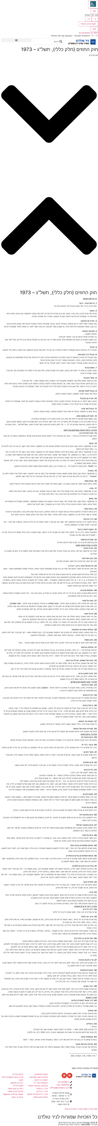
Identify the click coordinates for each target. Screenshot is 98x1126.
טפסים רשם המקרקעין (39, 1077)
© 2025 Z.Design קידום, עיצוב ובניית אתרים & (78, 1122)
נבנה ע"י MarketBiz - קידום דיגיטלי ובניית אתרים (77, 1124)
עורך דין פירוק (42, 1091)
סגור (94, 11)
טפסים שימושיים (41, 1074)
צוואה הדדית (18, 1085)
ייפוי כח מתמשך (16, 1083)
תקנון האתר (83, 1109)
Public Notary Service (38, 1085)
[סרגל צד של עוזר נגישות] (93, 4)
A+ (88, 19)
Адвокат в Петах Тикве (13, 1094)
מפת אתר (93, 1109)
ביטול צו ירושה (17, 1097)
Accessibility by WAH (88, 33)
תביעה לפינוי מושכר (15, 1091)
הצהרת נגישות (70, 1109)
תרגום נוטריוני (17, 1074)
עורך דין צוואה (42, 1088)
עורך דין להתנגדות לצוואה (37, 1094)
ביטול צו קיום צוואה (15, 1088)
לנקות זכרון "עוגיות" (88, 24)
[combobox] (49, 41)
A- (95, 19)
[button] (16, 40)
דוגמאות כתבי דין (41, 1083)
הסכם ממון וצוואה (40, 1097)
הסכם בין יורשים (41, 1080)
